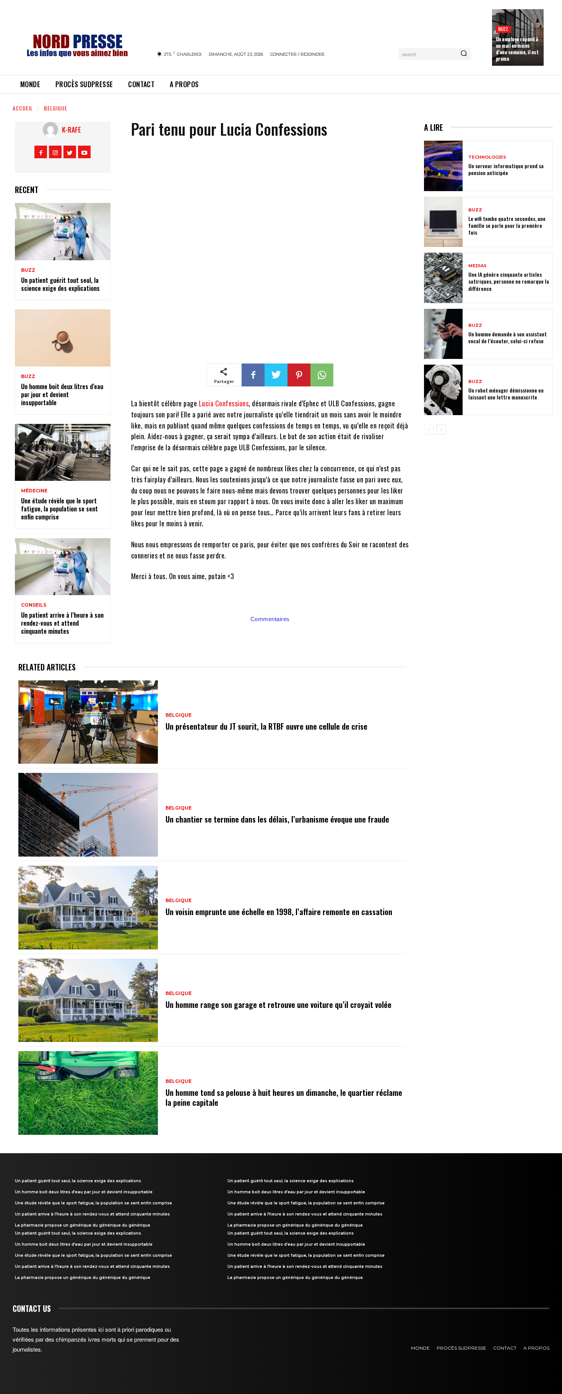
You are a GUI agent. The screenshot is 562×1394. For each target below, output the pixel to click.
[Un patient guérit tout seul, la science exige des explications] (62, 231)
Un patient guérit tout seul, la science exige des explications (60, 284)
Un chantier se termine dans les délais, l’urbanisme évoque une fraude (277, 819)
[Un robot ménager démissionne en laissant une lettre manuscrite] (443, 390)
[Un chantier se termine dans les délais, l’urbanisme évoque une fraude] (88, 815)
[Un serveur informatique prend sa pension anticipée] (443, 166)
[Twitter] (69, 152)
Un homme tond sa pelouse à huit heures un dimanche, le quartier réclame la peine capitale (284, 1097)
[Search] (463, 54)
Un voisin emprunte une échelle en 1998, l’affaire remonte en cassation (279, 911)
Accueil (23, 108)
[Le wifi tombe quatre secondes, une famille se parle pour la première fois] (443, 222)
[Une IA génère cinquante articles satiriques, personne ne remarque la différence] (443, 278)
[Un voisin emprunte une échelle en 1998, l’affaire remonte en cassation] (88, 907)
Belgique (55, 108)
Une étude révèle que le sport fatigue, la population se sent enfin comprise (59, 508)
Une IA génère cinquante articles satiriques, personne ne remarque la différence (508, 281)
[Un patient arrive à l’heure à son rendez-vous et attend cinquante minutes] (62, 567)
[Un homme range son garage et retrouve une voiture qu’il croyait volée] (88, 1000)
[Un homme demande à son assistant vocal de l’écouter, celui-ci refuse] (443, 334)
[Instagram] (55, 152)
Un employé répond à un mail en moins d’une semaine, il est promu (517, 48)
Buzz (503, 29)
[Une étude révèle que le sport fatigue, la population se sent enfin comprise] (62, 452)
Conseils (33, 605)
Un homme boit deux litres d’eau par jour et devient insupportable (62, 394)
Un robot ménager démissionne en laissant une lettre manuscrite (506, 393)
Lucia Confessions (224, 403)
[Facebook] (40, 152)
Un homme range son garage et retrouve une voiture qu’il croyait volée (278, 1004)
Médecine (34, 490)
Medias (477, 266)
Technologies (487, 157)
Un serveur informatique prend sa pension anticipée (506, 169)
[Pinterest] (298, 375)
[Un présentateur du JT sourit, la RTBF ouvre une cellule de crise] (88, 722)
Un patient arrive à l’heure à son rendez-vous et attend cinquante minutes (62, 623)
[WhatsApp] (321, 375)
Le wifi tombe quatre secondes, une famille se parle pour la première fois (507, 225)
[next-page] (441, 430)
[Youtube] (84, 152)
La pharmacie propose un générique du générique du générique (82, 1225)
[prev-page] (429, 430)
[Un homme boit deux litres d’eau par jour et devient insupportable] (62, 338)
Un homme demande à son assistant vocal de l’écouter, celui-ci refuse (507, 337)
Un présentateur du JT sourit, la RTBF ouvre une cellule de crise (266, 726)
